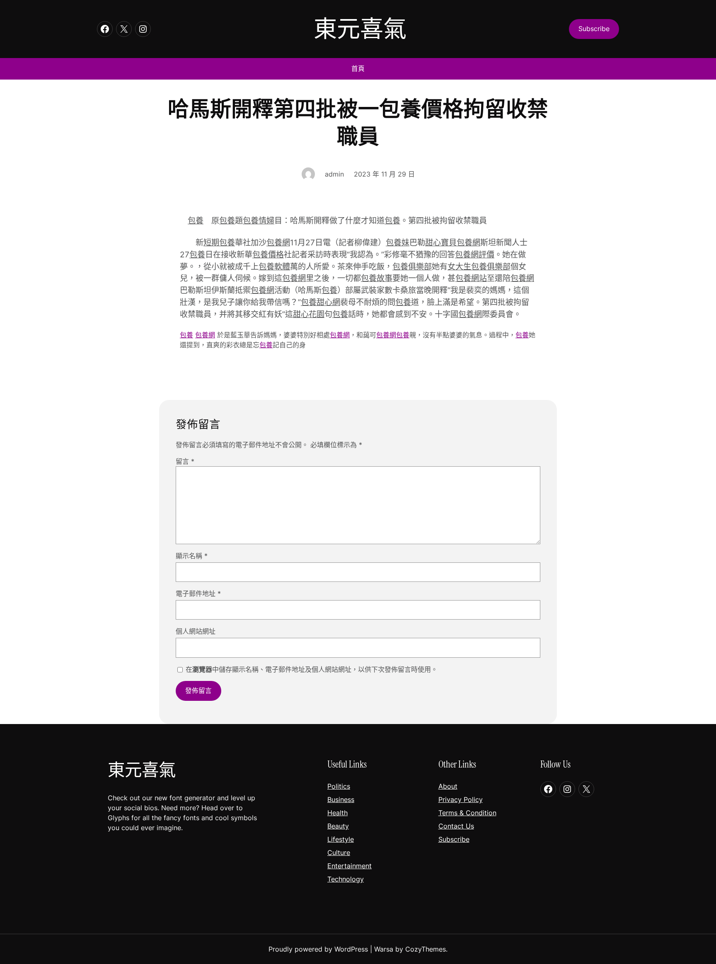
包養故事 (376, 278)
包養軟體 (274, 266)
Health (337, 813)
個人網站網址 (195, 631)
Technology (345, 879)
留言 (185, 461)
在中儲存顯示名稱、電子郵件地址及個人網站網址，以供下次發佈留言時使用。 (312, 669)
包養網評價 (474, 254)
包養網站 (471, 278)
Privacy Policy (460, 799)
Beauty (338, 826)
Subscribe (453, 839)
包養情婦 (258, 220)
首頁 (358, 69)
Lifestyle (340, 839)
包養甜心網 (320, 302)
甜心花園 (308, 314)
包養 (195, 220)
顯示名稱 (192, 556)
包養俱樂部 (412, 266)
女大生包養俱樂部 (479, 266)
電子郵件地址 (198, 593)
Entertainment (349, 866)
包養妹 (397, 242)
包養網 (278, 242)
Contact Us (456, 826)
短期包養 (219, 242)
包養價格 (268, 254)
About (447, 786)
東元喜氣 (360, 29)
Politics (338, 786)
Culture (338, 852)
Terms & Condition (467, 813)
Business (340, 799)
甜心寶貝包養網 (452, 242)
